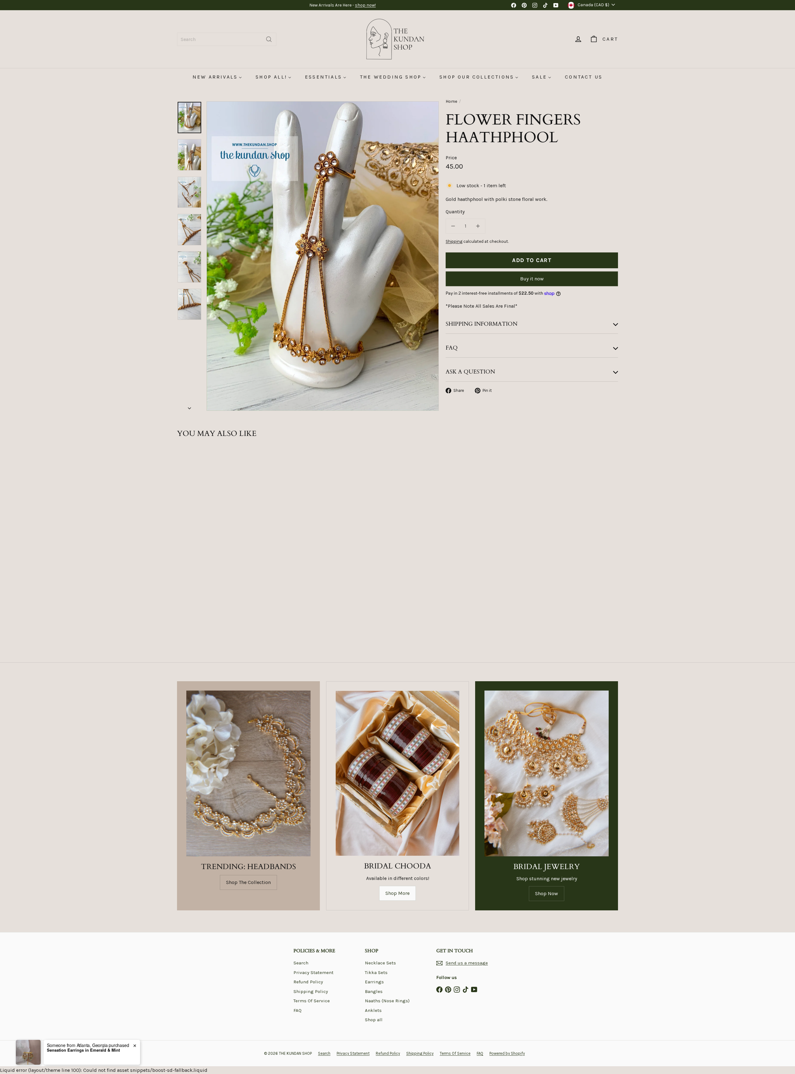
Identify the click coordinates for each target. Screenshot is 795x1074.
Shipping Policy (310, 991)
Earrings (374, 982)
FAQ (297, 1010)
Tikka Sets (376, 972)
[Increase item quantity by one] (477, 226)
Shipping (454, 241)
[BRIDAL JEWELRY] (546, 773)
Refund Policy (308, 982)
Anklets (373, 1010)
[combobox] (226, 39)
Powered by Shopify (507, 1053)
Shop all (374, 1019)
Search (300, 963)
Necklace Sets (380, 963)
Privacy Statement (313, 972)
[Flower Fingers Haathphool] (211, 518)
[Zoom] (322, 256)
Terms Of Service (311, 1001)
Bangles (374, 991)
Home (451, 101)
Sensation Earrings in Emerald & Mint (83, 1050)
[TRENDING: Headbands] (248, 773)
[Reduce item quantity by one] (453, 226)
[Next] (189, 406)
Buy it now (532, 279)
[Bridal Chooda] (397, 773)
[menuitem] (217, 77)
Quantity (455, 212)
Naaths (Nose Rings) (387, 1001)
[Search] (268, 39)
